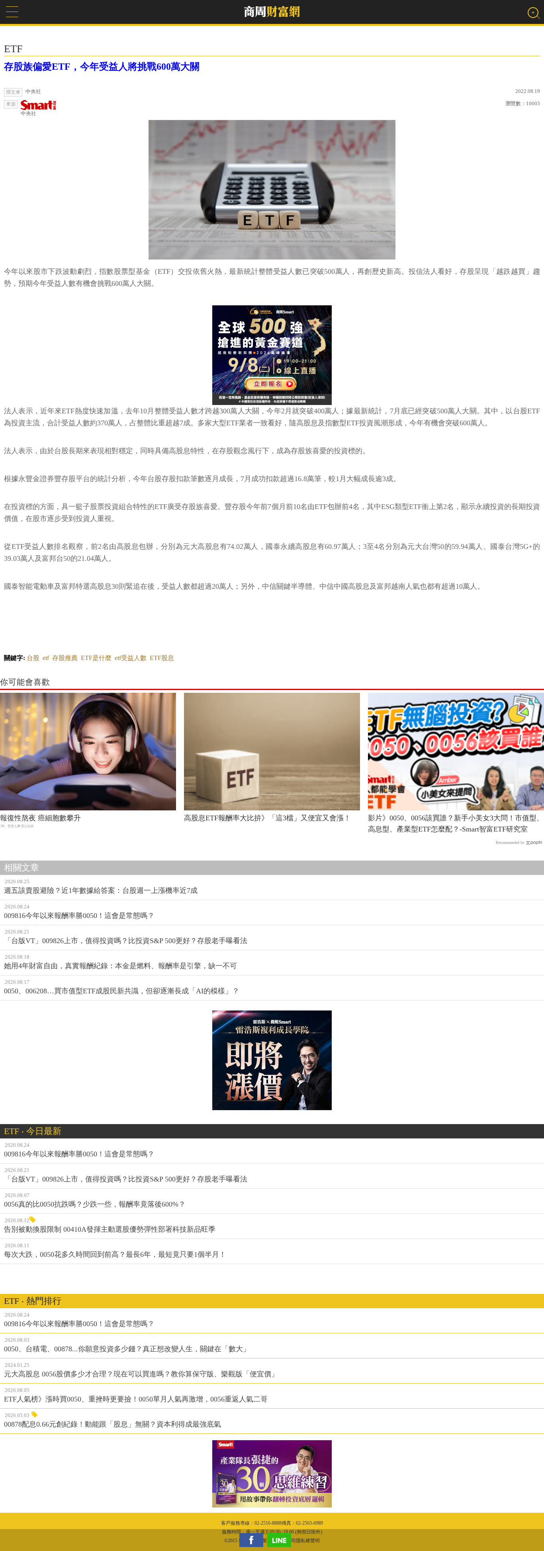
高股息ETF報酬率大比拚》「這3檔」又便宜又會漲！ (267, 818)
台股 (33, 658)
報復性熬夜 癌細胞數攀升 (40, 818)
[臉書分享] (253, 1540)
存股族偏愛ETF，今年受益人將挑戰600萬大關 (102, 66)
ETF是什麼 (96, 658)
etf (46, 658)
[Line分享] (281, 1540)
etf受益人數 (131, 658)
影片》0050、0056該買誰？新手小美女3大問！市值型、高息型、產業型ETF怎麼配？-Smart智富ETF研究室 (456, 823)
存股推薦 (65, 658)
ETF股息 (162, 658)
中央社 (28, 113)
